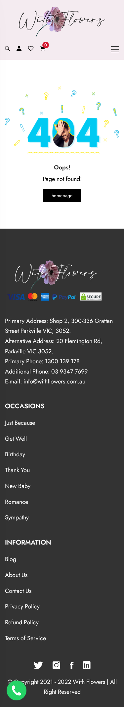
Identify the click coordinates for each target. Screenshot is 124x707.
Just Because (20, 423)
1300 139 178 (62, 361)
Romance (16, 502)
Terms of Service (25, 638)
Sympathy (17, 517)
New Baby (17, 486)
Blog (10, 559)
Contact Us (18, 591)
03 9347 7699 (69, 371)
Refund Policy (22, 622)
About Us (16, 575)
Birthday (15, 454)
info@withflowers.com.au (54, 381)
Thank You (17, 470)
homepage (62, 195)
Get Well (16, 438)
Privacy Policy (22, 606)
